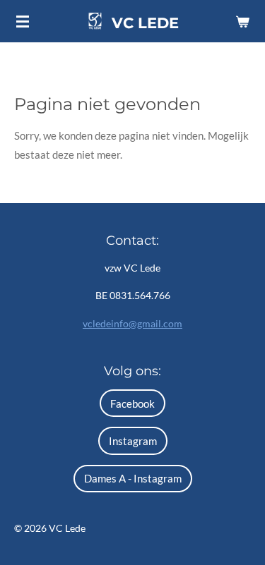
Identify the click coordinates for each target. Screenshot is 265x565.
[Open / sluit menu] (22, 21)
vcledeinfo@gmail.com (132, 323)
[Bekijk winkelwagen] (242, 21)
